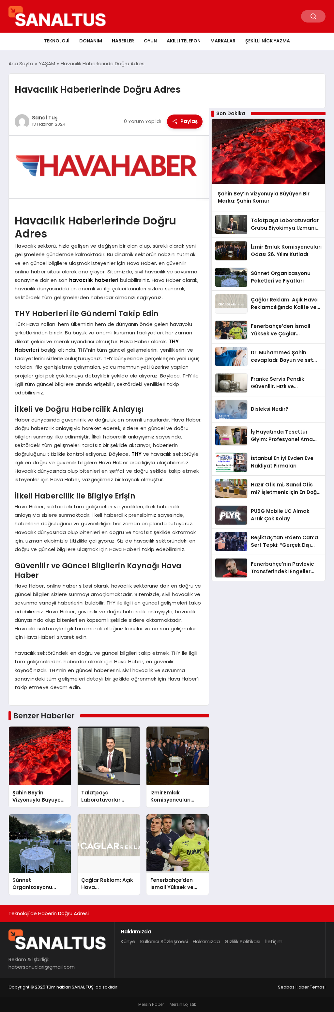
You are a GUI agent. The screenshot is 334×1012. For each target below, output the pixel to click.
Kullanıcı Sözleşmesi (164, 941)
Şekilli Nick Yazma (267, 41)
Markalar (222, 41)
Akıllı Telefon (184, 41)
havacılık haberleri (94, 280)
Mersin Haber (151, 1004)
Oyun (150, 41)
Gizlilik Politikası (242, 941)
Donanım (90, 41)
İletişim (273, 941)
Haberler (123, 41)
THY (136, 454)
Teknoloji (56, 41)
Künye (128, 941)
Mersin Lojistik (183, 1004)
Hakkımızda (206, 941)
